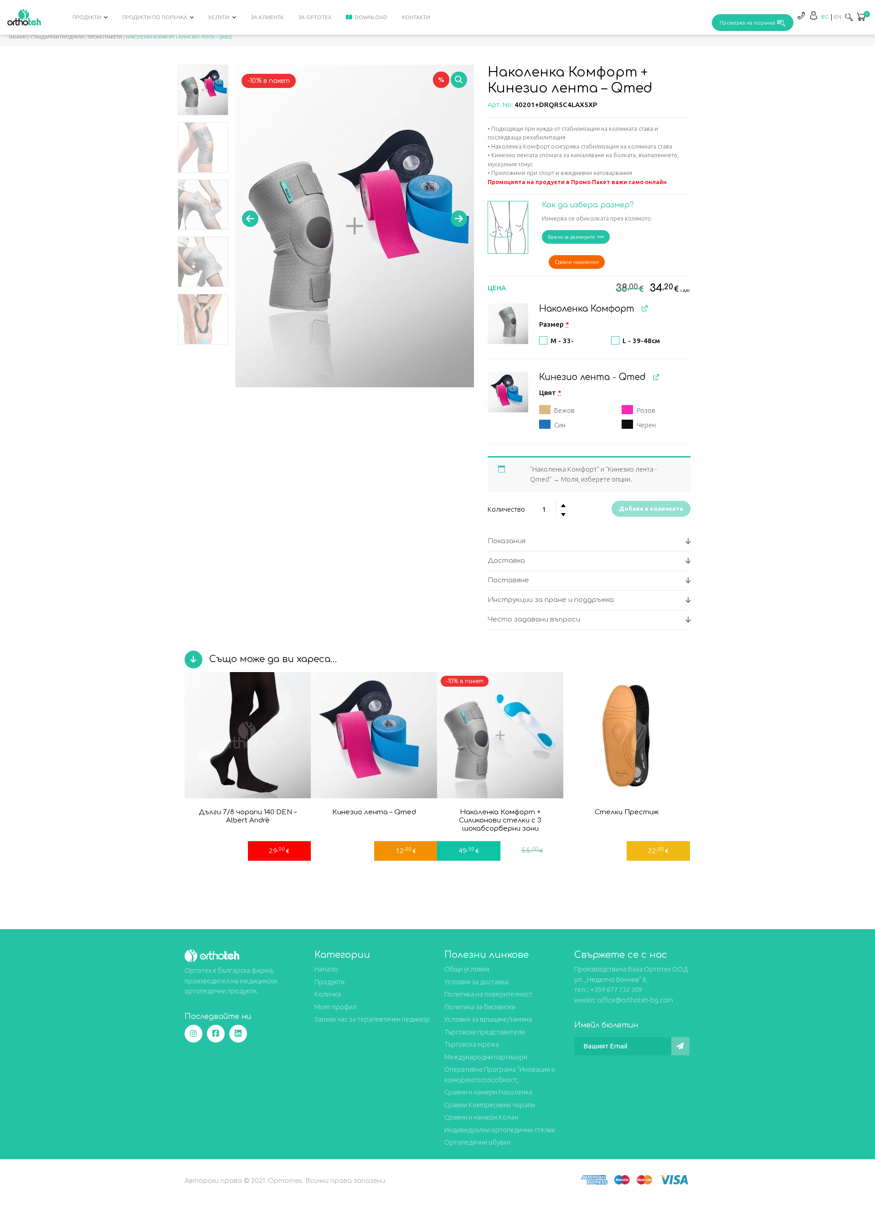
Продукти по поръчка (154, 17)
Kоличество (506, 509)
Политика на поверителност (488, 994)
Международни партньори (485, 1057)
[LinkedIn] (238, 1034)
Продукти (86, 17)
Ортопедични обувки (477, 1142)
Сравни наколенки (577, 262)
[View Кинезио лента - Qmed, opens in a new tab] (656, 376)
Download (371, 17)
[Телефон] (801, 15)
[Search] (849, 17)
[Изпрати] (680, 1046)
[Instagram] (193, 1034)
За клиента (267, 17)
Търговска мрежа (471, 1044)
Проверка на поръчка (747, 23)
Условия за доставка (476, 982)
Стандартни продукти (57, 37)
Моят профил (335, 1007)
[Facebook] (216, 1034)
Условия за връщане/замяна (488, 1019)
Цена (497, 288)
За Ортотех (314, 17)
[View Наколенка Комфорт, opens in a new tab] (645, 308)
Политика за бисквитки (479, 1007)
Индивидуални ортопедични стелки (499, 1130)
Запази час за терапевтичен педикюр (372, 1019)
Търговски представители (484, 1032)
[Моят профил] (813, 15)
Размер (554, 324)
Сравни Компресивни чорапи (489, 1105)
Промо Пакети (105, 37)
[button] (861, 18)
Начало (18, 37)
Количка (327, 994)
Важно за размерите (571, 237)
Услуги (218, 17)
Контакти (416, 17)
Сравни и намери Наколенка (488, 1092)
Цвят (550, 392)
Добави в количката (651, 508)
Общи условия (466, 969)
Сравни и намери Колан (481, 1117)
